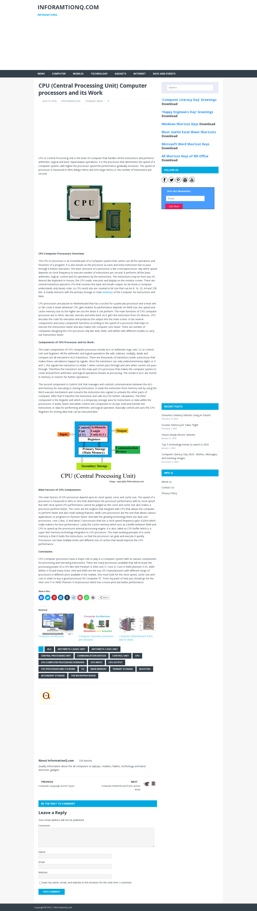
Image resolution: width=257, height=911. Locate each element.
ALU (49, 649)
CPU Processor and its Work (58, 668)
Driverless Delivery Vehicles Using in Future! (186, 415)
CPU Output (116, 662)
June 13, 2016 (49, 100)
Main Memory (98, 668)
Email (41, 862)
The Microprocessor (83, 675)
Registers (145, 668)
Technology (99, 73)
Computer (59, 73)
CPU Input (96, 662)
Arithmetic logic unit (105, 649)
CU (82, 668)
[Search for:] (190, 88)
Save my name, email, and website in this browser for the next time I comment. (87, 882)
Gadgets (120, 73)
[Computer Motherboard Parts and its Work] (137, 624)
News (41, 73)
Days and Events (164, 73)
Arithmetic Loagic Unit (71, 649)
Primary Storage (123, 668)
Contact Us (168, 487)
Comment (44, 825)
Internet (139, 73)
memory (107, 292)
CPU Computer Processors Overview (62, 662)
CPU (137, 655)
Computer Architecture (51, 636)
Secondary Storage (53, 675)
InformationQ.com (70, 100)
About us (167, 481)
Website (43, 872)
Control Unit (120, 655)
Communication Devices (91, 655)
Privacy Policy (169, 493)
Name (41, 852)
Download (169, 104)
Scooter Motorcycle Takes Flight (180, 425)
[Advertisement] (128, 45)
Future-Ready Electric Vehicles (178, 434)
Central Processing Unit (56, 655)
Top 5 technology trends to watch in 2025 (185, 444)
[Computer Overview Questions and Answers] (97, 624)
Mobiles (78, 73)
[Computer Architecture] (56, 624)
